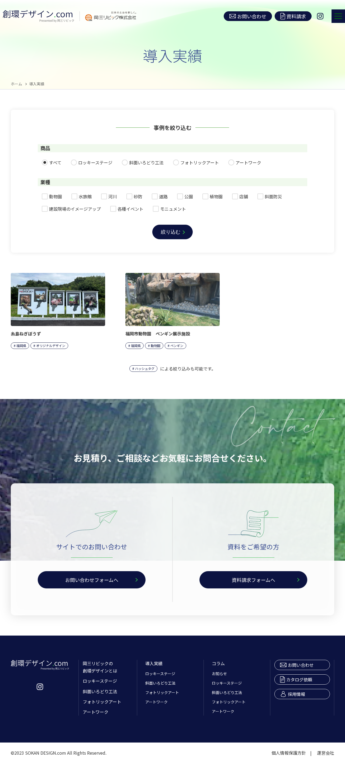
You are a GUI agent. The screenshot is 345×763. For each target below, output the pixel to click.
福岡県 (21, 345)
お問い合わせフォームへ (91, 579)
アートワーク (95, 712)
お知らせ (219, 673)
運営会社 (325, 753)
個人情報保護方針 (288, 753)
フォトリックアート (102, 701)
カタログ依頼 (299, 679)
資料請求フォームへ (253, 579)
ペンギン (176, 345)
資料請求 (296, 16)
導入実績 (154, 663)
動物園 (155, 345)
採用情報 (296, 694)
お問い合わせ (251, 16)
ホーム (16, 83)
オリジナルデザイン (50, 345)
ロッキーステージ (100, 681)
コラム (218, 663)
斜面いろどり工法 (100, 691)
